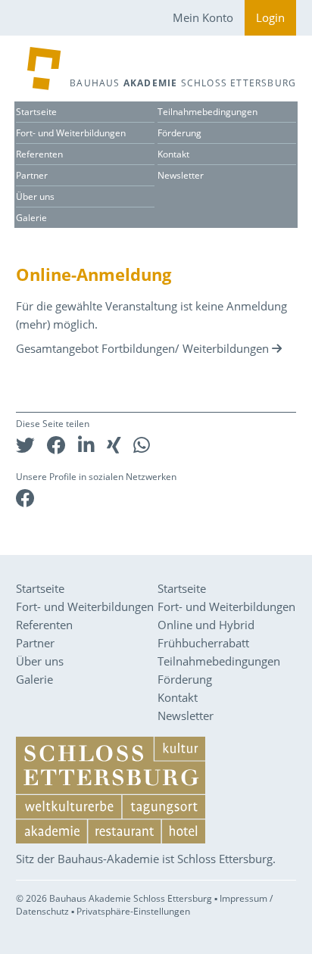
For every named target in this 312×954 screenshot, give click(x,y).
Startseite (36, 111)
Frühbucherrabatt (203, 642)
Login (270, 17)
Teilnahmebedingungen (207, 111)
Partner (32, 175)
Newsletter (181, 175)
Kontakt (173, 154)
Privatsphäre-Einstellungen (133, 911)
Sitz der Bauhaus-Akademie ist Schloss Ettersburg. (146, 858)
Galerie (31, 217)
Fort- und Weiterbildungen (71, 132)
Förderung (179, 132)
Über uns (35, 196)
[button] (25, 444)
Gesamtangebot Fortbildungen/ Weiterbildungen (142, 348)
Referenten (39, 154)
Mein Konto (203, 17)
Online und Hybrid (206, 624)
